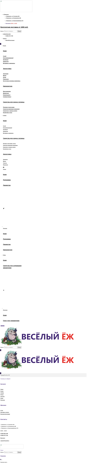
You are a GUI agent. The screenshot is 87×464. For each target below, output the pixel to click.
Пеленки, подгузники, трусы (9, 143)
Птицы (2, 394)
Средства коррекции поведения (11, 109)
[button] (3, 325)
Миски (4, 75)
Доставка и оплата (5, 412)
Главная (2, 375)
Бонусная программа (5, 414)
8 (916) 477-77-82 (4, 435)
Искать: (2, 31)
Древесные (6, 93)
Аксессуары (7, 68)
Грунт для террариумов (11, 320)
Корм (5, 51)
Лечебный (5, 59)
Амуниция (5, 73)
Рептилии (3, 400)
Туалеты (5, 163)
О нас (2, 410)
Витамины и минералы (9, 63)
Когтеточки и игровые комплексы (11, 80)
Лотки (4, 77)
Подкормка (7, 180)
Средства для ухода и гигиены (13, 102)
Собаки (2, 392)
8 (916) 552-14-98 (4, 433)
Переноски (6, 79)
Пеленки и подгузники (8, 107)
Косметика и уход (7, 112)
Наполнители (7, 86)
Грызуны (3, 396)
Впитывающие (7, 91)
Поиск (19, 31)
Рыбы (2, 398)
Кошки (2, 391)
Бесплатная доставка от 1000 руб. (14, 27)
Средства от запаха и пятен (10, 110)
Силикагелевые (7, 96)
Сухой (4, 56)
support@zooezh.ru (5, 440)
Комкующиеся (6, 95)
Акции (2, 389)
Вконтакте (3, 438)
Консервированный (8, 58)
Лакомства (6, 61)
